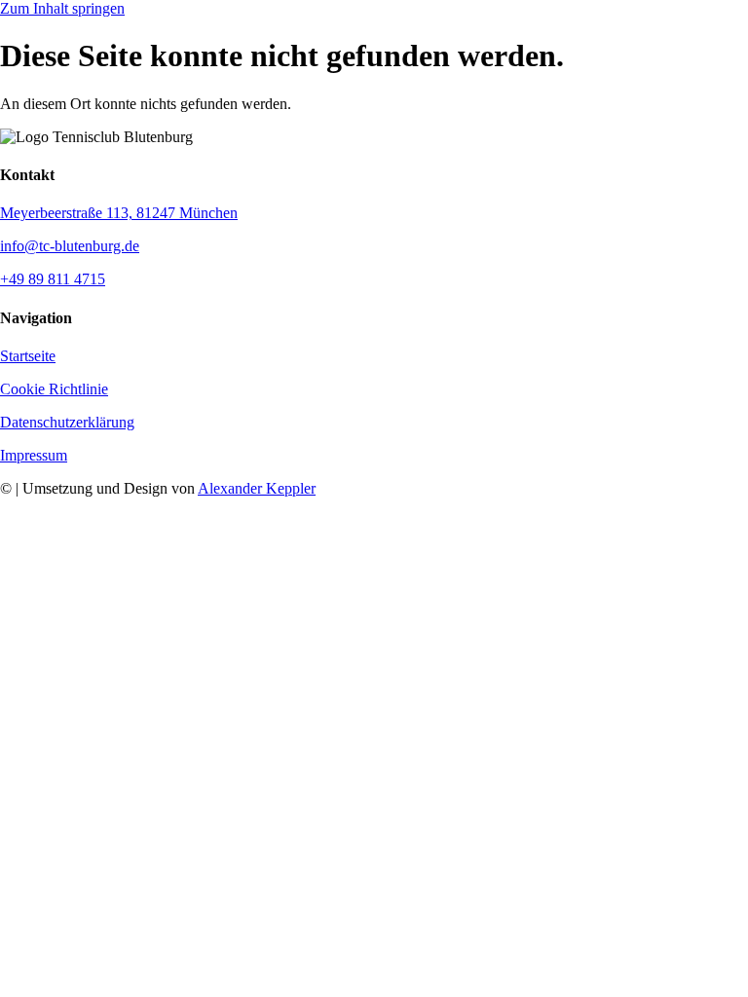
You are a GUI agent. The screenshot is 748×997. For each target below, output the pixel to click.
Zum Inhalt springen (62, 8)
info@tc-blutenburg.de (69, 246)
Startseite (28, 356)
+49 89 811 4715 (52, 279)
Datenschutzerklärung (67, 422)
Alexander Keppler (257, 488)
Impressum (33, 455)
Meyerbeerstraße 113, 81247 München (119, 212)
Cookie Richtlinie (54, 389)
